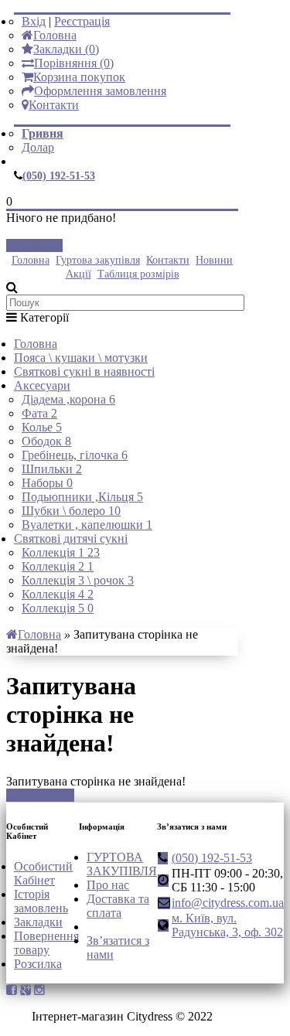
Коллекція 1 (61, 552)
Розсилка (38, 963)
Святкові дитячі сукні (71, 538)
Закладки (38, 922)
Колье (42, 427)
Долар (38, 147)
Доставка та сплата (118, 905)
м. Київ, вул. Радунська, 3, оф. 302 (227, 925)
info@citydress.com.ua (228, 902)
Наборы (47, 482)
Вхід (34, 21)
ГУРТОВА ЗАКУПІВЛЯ (122, 864)
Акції (78, 274)
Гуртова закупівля (98, 260)
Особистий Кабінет (43, 873)
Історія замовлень (41, 901)
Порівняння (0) (74, 63)
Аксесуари (42, 385)
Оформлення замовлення (100, 90)
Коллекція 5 (58, 608)
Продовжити (40, 795)
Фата (39, 413)
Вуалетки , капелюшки (87, 524)
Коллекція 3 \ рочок (78, 580)
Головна (55, 35)
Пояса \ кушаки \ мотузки (81, 357)
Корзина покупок (79, 76)
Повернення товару (46, 942)
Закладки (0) (66, 49)
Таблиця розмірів (138, 274)
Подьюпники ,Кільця (82, 496)
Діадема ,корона (68, 399)
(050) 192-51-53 (58, 176)
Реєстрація (82, 21)
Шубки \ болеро (71, 510)
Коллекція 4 (58, 594)
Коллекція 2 (58, 566)
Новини (214, 260)
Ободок (46, 441)
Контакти (54, 104)
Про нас (108, 884)
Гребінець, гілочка (75, 455)
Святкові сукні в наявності (84, 371)
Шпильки (52, 468)
